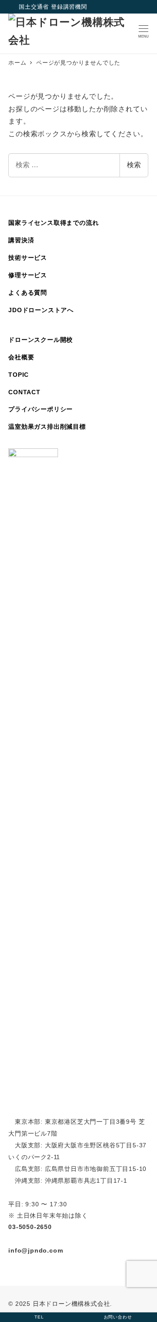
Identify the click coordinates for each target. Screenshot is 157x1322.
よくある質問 (27, 292)
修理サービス (27, 275)
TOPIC (18, 374)
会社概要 (21, 357)
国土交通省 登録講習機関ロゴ (13, 7)
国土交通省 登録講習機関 (53, 6)
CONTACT (24, 392)
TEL (39, 1317)
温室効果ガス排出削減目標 (47, 426)
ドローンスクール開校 (40, 339)
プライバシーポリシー (40, 409)
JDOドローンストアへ (41, 309)
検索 (134, 165)
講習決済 (21, 240)
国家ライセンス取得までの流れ (53, 222)
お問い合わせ (118, 1317)
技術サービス (27, 257)
